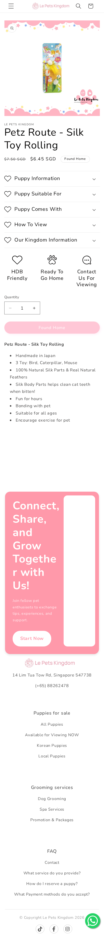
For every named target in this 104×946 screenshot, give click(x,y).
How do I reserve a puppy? (52, 883)
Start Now (32, 638)
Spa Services (52, 809)
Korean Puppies (52, 745)
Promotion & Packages (52, 820)
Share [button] (14, 436)
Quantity (11, 297)
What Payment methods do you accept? (52, 894)
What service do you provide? (52, 873)
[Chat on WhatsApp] (92, 920)
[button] (11, 6)
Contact (52, 862)
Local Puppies (52, 756)
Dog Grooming (52, 799)
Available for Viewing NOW (52, 735)
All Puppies (52, 724)
